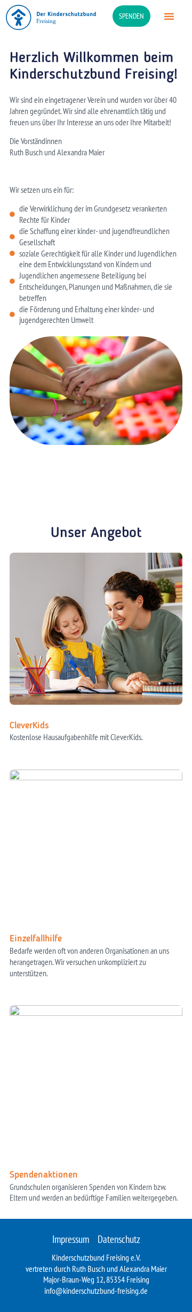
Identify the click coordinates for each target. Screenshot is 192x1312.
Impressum (70, 1239)
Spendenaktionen (44, 1175)
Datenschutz (119, 1239)
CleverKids (29, 725)
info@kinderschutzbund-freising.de (96, 1290)
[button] (169, 16)
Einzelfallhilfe (36, 939)
